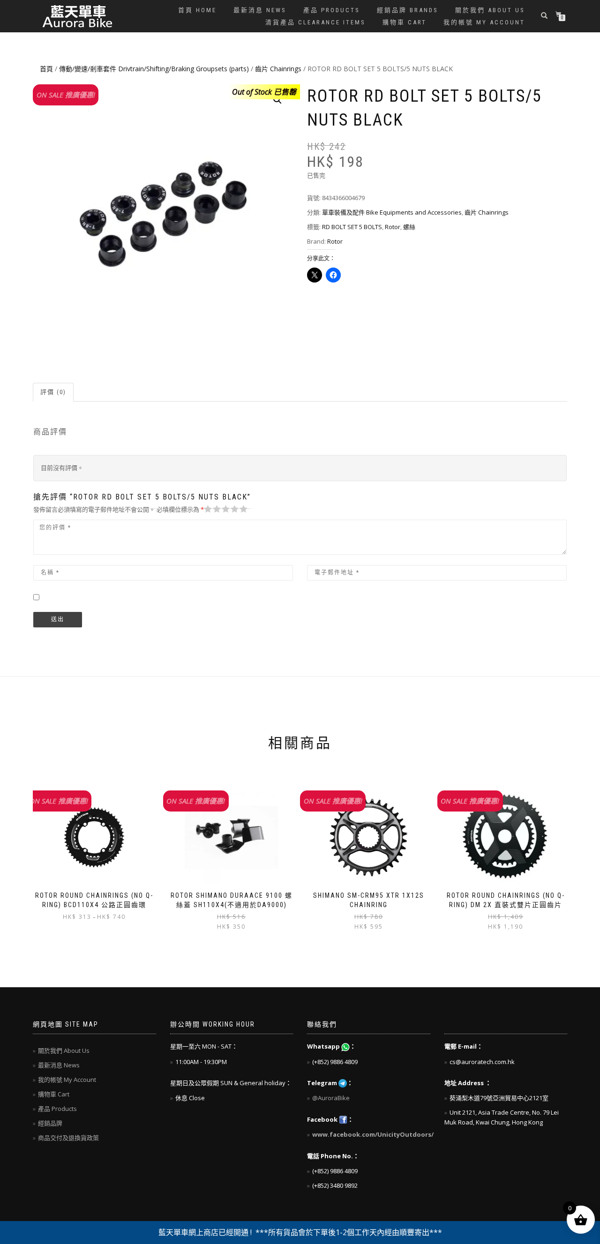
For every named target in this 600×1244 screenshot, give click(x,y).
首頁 (46, 68)
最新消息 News (259, 10)
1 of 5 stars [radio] (208, 509)
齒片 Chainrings (278, 68)
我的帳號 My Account (484, 22)
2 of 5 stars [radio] (211, 509)
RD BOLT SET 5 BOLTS (352, 227)
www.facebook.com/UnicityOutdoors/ (373, 1134)
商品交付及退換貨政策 (68, 1137)
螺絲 (409, 227)
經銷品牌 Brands (407, 10)
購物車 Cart (404, 22)
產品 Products (331, 10)
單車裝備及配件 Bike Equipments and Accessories (392, 212)
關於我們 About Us (490, 10)
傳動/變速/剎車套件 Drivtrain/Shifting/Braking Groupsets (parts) (154, 68)
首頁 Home (197, 10)
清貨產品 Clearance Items (315, 22)
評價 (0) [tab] (53, 391)
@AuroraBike (331, 1098)
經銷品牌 (50, 1123)
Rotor (392, 227)
